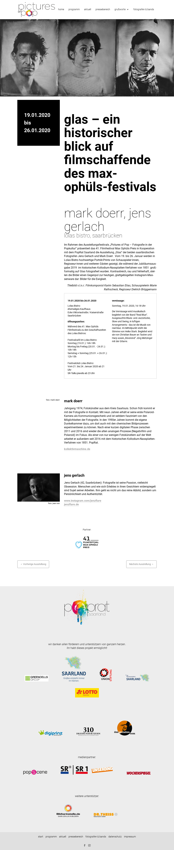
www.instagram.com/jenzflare (82, 500)
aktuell (87, 9)
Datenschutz (115, 836)
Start (40, 836)
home (61, 9)
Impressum (130, 836)
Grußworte (120, 9)
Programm (51, 836)
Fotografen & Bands (143, 9)
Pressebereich (102, 9)
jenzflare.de (71, 504)
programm (74, 9)
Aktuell (62, 836)
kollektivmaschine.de (77, 449)
